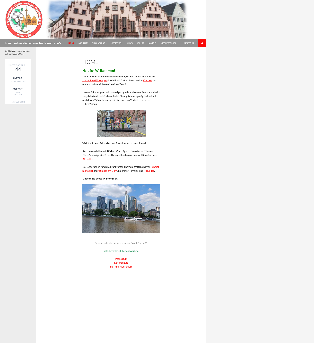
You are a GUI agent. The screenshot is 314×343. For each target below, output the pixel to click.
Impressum (189, 43)
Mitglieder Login (169, 43)
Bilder (130, 43)
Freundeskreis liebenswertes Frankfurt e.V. (33, 43)
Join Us (140, 43)
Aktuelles (83, 43)
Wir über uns (98, 43)
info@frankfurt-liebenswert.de (121, 250)
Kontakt (152, 43)
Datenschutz (121, 262)
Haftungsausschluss (121, 266)
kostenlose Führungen (94, 80)
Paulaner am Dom (107, 170)
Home (71, 43)
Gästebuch (116, 43)
